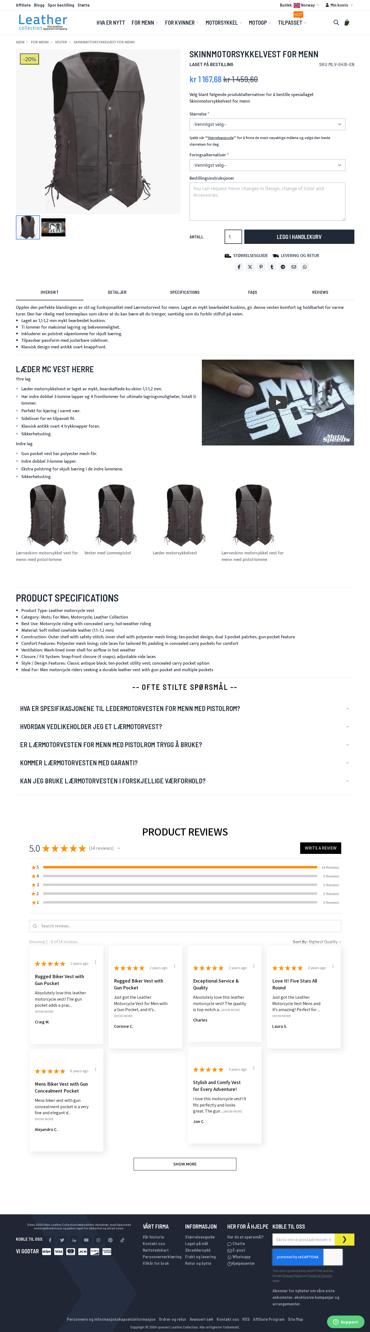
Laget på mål (196, 1243)
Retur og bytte (198, 1263)
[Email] (293, 267)
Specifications (185, 292)
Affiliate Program (269, 1319)
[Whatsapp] (304, 267)
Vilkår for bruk (156, 1263)
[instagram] (98, 1240)
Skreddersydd (197, 1249)
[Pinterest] (261, 267)
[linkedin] (74, 1240)
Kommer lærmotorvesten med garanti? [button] (78, 763)
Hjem (20, 42)
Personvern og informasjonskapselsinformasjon (111, 1319)
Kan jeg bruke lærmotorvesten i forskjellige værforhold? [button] (112, 781)
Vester (61, 42)
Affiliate (23, 4)
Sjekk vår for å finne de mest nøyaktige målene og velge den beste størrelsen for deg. (260, 141)
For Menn (39, 42)
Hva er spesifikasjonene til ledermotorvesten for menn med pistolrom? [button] (130, 708)
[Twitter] (250, 267)
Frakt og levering (200, 1256)
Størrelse (198, 114)
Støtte (84, 4)
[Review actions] (95, 962)
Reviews (320, 292)
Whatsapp (241, 1256)
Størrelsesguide (200, 1236)
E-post (238, 1249)
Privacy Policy (292, 1275)
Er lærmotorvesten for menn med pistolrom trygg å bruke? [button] (111, 745)
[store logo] (43, 22)
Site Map (295, 1319)
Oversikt (50, 292)
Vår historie (153, 1236)
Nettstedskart (156, 1249)
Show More (44, 1011)
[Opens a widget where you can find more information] (346, 1322)
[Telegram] (283, 267)
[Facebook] (239, 267)
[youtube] (86, 1240)
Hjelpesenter (243, 1263)
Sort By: (300, 942)
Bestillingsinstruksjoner (212, 178)
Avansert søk (201, 1319)
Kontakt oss (154, 1243)
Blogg (39, 4)
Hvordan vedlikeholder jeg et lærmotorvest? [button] (91, 726)
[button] (300, 5)
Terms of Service (320, 1275)
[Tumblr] (272, 267)
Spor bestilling (61, 4)
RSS (246, 1319)
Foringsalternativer (208, 155)
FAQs (252, 292)
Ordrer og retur (172, 1319)
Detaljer (117, 292)
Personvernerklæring (162, 1256)
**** (220, 138)
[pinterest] (110, 1240)
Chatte (238, 1243)
